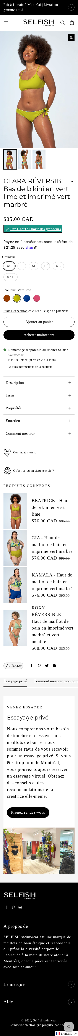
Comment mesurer (20, 433)
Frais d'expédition (15, 311)
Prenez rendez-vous (28, 812)
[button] (66, 1033)
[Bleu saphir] (26, 298)
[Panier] (72, 22)
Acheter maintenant (39, 335)
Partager (16, 665)
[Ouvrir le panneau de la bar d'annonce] (71, 7)
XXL (11, 277)
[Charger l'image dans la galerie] (10, 159)
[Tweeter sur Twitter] (46, 665)
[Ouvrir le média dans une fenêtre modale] (71, 37)
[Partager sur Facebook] (31, 665)
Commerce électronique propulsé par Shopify (40, 1025)
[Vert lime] (16, 298)
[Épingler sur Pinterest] (39, 665)
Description (15, 382)
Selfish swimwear (45, 1020)
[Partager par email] (54, 665)
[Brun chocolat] (6, 298)
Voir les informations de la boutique (30, 366)
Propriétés (13, 408)
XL (58, 266)
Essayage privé (15, 681)
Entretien (13, 420)
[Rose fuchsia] (36, 298)
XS (9, 266)
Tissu (10, 395)
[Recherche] (62, 22)
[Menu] (6, 22)
